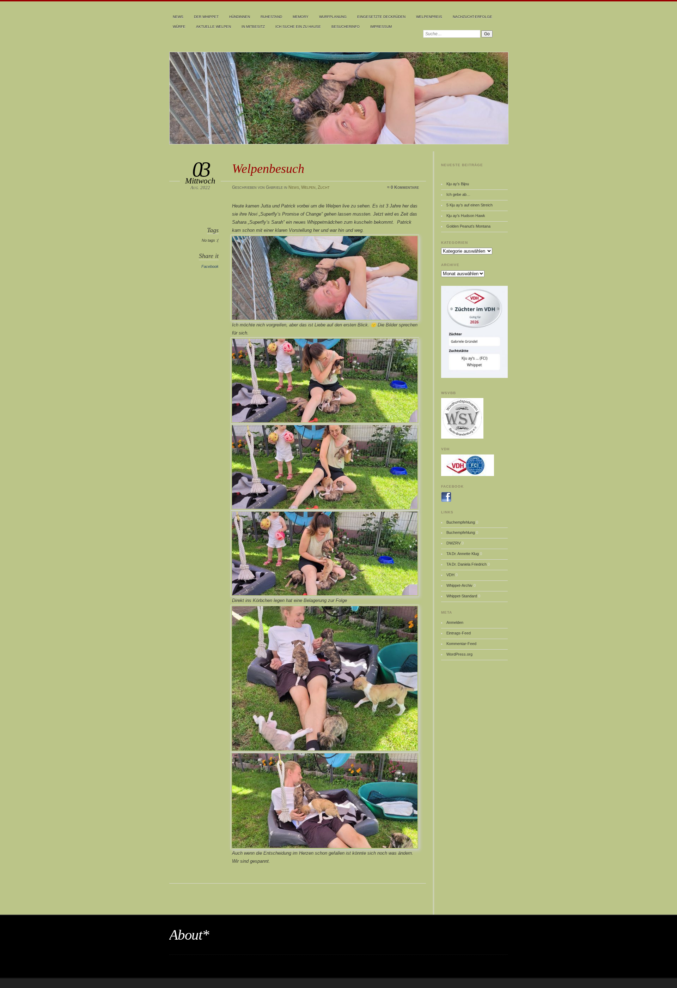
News (178, 17)
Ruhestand (271, 17)
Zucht (324, 187)
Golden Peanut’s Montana (468, 226)
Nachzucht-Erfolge (472, 17)
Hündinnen (239, 17)
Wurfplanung (333, 17)
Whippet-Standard (461, 596)
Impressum (381, 27)
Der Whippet (206, 17)
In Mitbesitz (253, 27)
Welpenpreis (429, 17)
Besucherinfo (345, 27)
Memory (301, 17)
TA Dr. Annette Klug (462, 554)
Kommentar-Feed (461, 643)
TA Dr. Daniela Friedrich (466, 564)
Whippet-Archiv (459, 585)
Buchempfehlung (460, 522)
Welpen (308, 187)
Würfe (179, 27)
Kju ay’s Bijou (457, 184)
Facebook (210, 266)
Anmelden (454, 622)
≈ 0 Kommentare (403, 187)
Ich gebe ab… (458, 194)
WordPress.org (459, 654)
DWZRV (453, 543)
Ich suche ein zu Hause (298, 27)
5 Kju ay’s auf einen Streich (469, 205)
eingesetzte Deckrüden (381, 17)
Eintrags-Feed (458, 633)
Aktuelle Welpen (213, 27)
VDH (450, 575)
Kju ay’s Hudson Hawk (465, 215)
